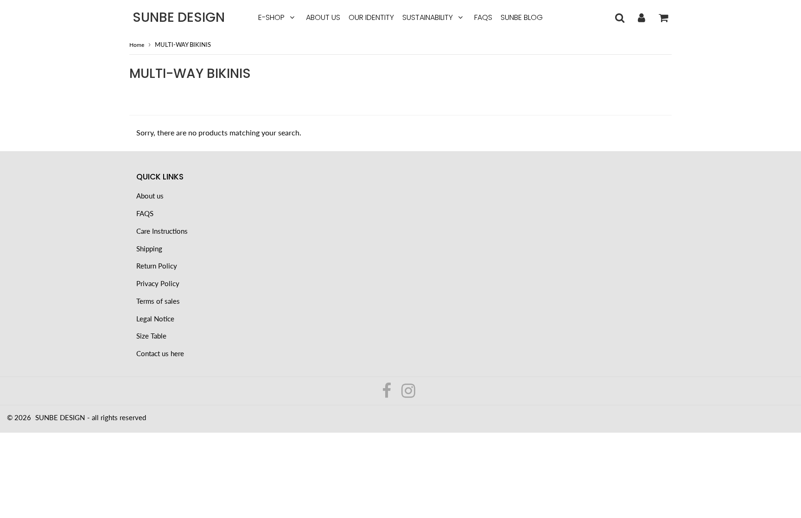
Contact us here (160, 353)
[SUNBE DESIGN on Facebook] (387, 394)
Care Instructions (162, 231)
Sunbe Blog (522, 17)
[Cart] (663, 17)
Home (136, 44)
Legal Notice (155, 318)
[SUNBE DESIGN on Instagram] (408, 394)
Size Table (151, 336)
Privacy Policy (157, 283)
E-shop (271, 17)
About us (323, 17)
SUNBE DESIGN (179, 18)
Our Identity (371, 17)
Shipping (149, 248)
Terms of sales (158, 301)
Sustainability (427, 17)
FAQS (483, 17)
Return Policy (156, 266)
